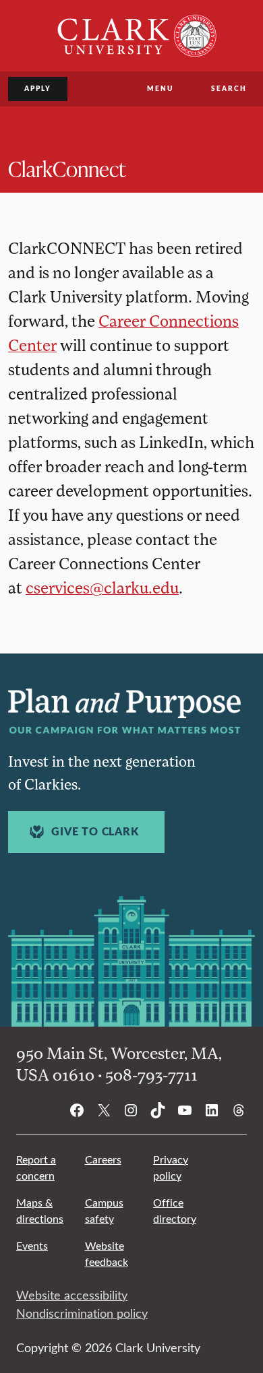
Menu (160, 88)
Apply (37, 88)
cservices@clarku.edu (102, 587)
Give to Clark (94, 831)
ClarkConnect (66, 168)
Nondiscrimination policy (82, 1313)
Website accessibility (71, 1295)
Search (229, 88)
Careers (103, 1159)
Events (32, 1245)
